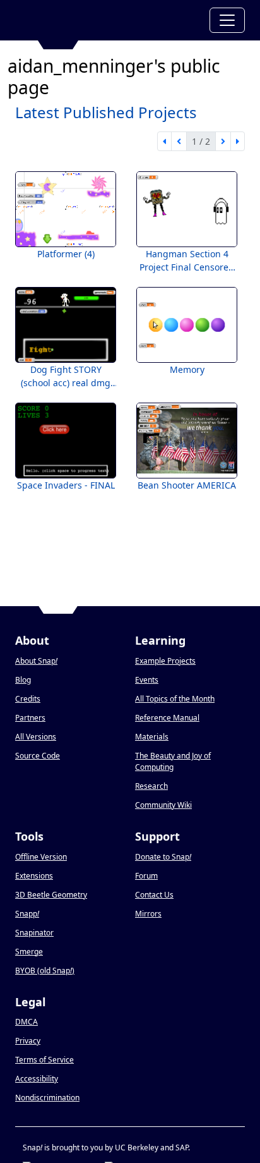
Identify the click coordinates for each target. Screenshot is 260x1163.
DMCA (26, 1021)
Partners (30, 717)
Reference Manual (167, 717)
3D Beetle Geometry (51, 894)
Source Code (37, 755)
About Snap (36, 660)
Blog (23, 679)
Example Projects (165, 660)
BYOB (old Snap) (44, 970)
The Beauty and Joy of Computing (173, 761)
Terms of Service (44, 1059)
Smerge (29, 951)
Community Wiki (163, 805)
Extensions (34, 875)
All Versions (35, 736)
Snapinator (34, 932)
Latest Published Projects (106, 112)
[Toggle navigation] (227, 20)
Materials (151, 736)
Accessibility (36, 1078)
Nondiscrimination (47, 1097)
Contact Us (154, 894)
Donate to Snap (163, 856)
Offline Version (41, 856)
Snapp (27, 913)
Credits (27, 698)
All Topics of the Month (175, 698)
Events (146, 679)
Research (151, 786)
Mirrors (148, 913)
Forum (146, 875)
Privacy (27, 1040)
